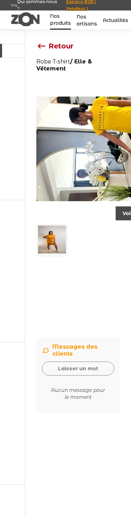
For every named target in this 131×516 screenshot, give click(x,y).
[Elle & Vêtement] (12, 413)
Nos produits (60, 19)
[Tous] (12, 51)
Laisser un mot (78, 368)
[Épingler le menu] (12, 37)
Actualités (115, 20)
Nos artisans (87, 20)
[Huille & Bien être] (12, 271)
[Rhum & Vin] (12, 129)
